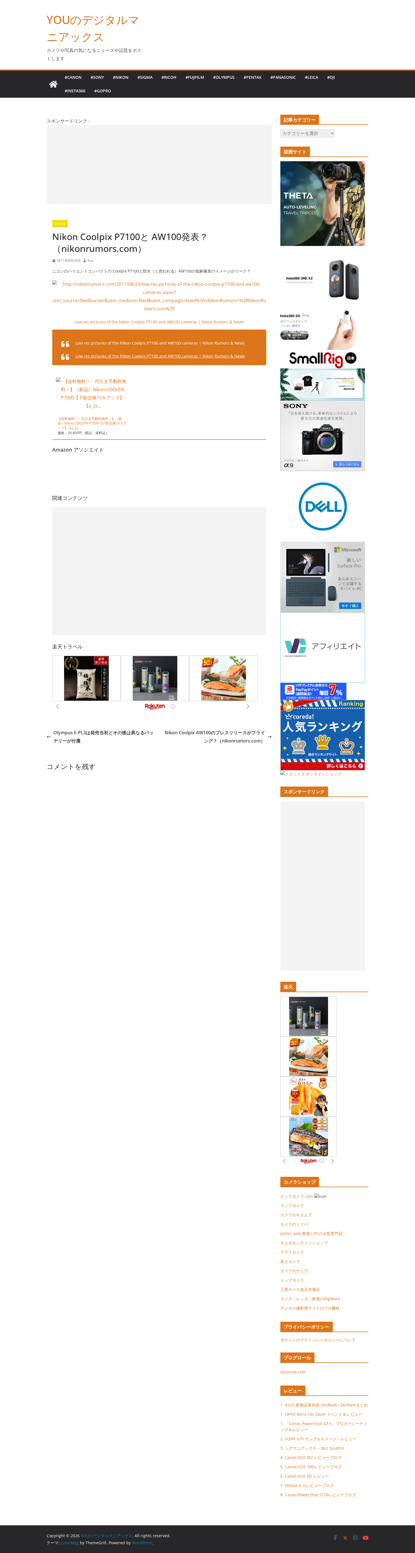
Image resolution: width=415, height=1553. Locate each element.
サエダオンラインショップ (304, 1242)
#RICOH (168, 77)
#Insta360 (75, 90)
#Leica (311, 77)
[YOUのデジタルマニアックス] (53, 84)
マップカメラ (292, 1205)
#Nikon (120, 77)
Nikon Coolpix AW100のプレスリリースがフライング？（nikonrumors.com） (215, 736)
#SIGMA (144, 77)
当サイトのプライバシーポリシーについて (317, 1340)
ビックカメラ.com (296, 1196)
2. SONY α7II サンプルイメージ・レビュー (318, 1438)
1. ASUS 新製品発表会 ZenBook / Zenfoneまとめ (324, 1405)
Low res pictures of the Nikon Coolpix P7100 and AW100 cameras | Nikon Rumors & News (159, 321)
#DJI (331, 77)
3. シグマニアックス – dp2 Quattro (312, 1448)
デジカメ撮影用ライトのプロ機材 (310, 1308)
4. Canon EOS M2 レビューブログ (311, 1457)
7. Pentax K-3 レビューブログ (307, 1485)
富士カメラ (290, 1261)
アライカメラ (292, 1252)
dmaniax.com (293, 1372)
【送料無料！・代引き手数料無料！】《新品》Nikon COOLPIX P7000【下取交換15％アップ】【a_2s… (92, 423)
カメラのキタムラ (296, 1214)
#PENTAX (252, 77)
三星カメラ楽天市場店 (300, 1289)
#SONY (97, 77)
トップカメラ (294, 1280)
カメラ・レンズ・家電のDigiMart (310, 1298)
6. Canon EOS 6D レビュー (304, 1476)
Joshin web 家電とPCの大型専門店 (311, 1233)
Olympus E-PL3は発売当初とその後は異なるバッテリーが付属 (103, 736)
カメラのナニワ (294, 1270)
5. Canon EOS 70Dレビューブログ (311, 1466)
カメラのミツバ (294, 1224)
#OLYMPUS (224, 77)
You (90, 260)
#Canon (73, 77)
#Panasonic (283, 77)
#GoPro (102, 90)
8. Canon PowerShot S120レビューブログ (318, 1494)
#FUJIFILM (194, 77)
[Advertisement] (159, 164)
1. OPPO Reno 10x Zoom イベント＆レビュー (321, 1414)
